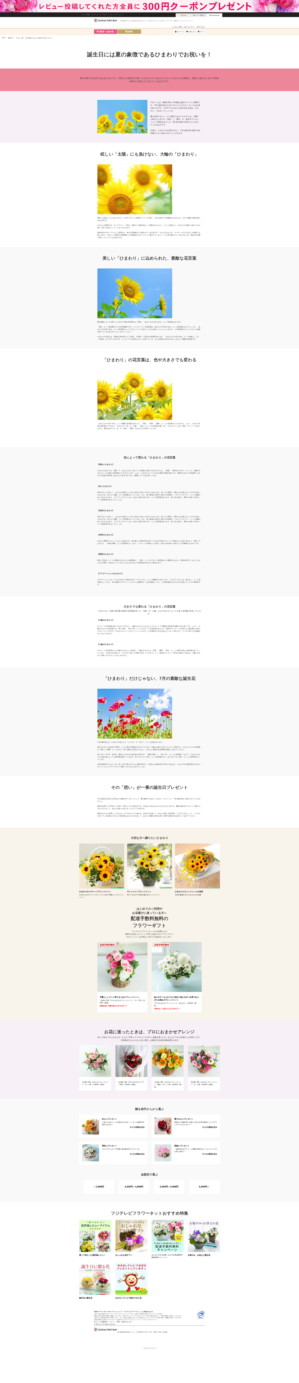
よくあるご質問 (177, 27)
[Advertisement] (149, 1366)
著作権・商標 (157, 1332)
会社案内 (164, 1332)
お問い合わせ (201, 27)
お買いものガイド (189, 27)
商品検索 (129, 32)
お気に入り (192, 31)
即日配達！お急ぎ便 (105, 32)
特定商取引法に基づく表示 (144, 1332)
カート (202, 31)
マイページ (180, 31)
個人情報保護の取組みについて (126, 1332)
